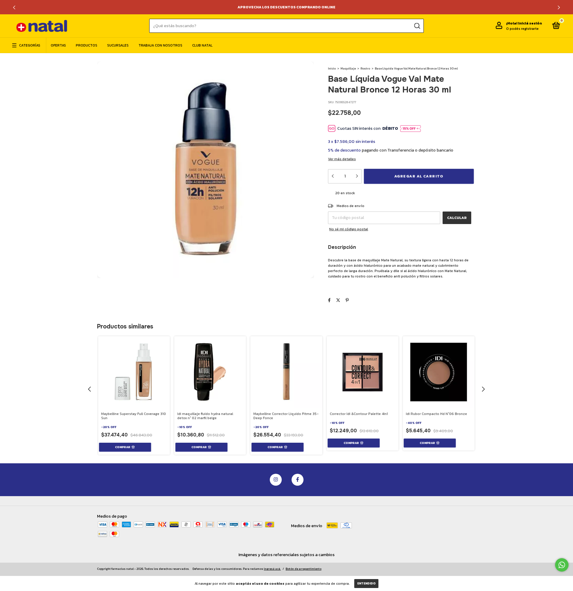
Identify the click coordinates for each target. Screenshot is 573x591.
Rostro (365, 68)
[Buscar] (417, 25)
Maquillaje (348, 68)
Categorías (29, 45)
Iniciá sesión (530, 23)
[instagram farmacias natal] (276, 480)
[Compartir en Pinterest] (347, 300)
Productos (86, 45)
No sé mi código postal (348, 229)
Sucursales (118, 45)
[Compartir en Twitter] (338, 300)
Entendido (366, 583)
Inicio (332, 68)
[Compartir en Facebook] (329, 300)
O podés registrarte (522, 28)
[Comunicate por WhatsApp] (562, 565)
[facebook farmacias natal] (298, 480)
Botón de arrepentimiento (303, 569)
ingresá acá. (272, 569)
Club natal (202, 45)
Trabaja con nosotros (160, 45)
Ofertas (58, 45)
